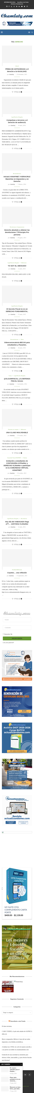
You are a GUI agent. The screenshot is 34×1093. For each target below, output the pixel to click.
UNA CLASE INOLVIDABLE (17, 432)
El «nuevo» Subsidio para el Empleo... (14, 1069)
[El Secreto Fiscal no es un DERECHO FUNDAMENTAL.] (17, 296)
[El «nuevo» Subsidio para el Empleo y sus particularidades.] (5, 1069)
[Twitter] (11, 6)
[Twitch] (27, 6)
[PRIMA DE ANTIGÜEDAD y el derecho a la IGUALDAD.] (17, 56)
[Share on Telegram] (21, 92)
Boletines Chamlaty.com (17, 3)
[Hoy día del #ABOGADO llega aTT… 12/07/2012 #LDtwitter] (17, 508)
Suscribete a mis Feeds (17, 1021)
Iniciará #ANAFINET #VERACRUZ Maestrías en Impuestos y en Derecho (17, 179)
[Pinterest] (16, 6)
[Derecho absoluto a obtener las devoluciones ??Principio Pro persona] (17, 217)
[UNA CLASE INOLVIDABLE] (17, 419)
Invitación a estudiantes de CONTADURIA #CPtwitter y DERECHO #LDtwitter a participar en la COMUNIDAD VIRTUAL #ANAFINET (17, 465)
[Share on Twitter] (17, 92)
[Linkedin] (19, 6)
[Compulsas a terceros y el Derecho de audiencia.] (17, 107)
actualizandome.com (24, 1086)
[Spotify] (24, 6)
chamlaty (11, 74)
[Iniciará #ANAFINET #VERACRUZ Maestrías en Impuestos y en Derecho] (17, 163)
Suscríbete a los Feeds (23, 2)
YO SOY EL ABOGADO (17, 266)
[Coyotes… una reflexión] (17, 559)
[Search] (32, 32)
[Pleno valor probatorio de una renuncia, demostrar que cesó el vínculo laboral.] (5, 1079)
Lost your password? (8, 642)
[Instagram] (14, 6)
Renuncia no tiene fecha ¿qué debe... (15, 1088)
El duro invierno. (7, 1026)
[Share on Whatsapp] (19, 92)
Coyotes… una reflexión (17, 573)
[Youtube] (21, 6)
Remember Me (8, 634)
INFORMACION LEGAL (10, 2)
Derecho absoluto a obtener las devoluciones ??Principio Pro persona (17, 232)
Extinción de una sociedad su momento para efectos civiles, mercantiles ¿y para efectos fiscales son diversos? (17, 1057)
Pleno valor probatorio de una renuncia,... (15, 1079)
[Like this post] (12, 92)
